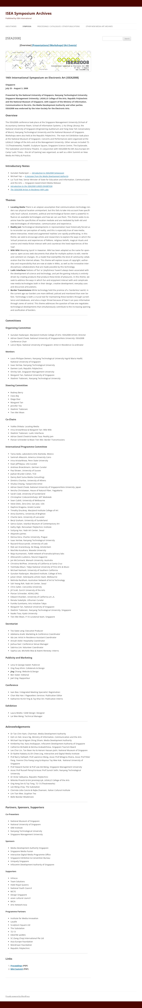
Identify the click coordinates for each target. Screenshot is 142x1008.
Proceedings (16, 965)
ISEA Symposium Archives (29, 13)
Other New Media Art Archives (99, 26)
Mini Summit (17, 969)
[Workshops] (56, 45)
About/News (11, 26)
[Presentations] (40, 45)
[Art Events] (70, 45)
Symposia (27, 26)
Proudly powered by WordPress (18, 996)
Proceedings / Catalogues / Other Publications (58, 26)
